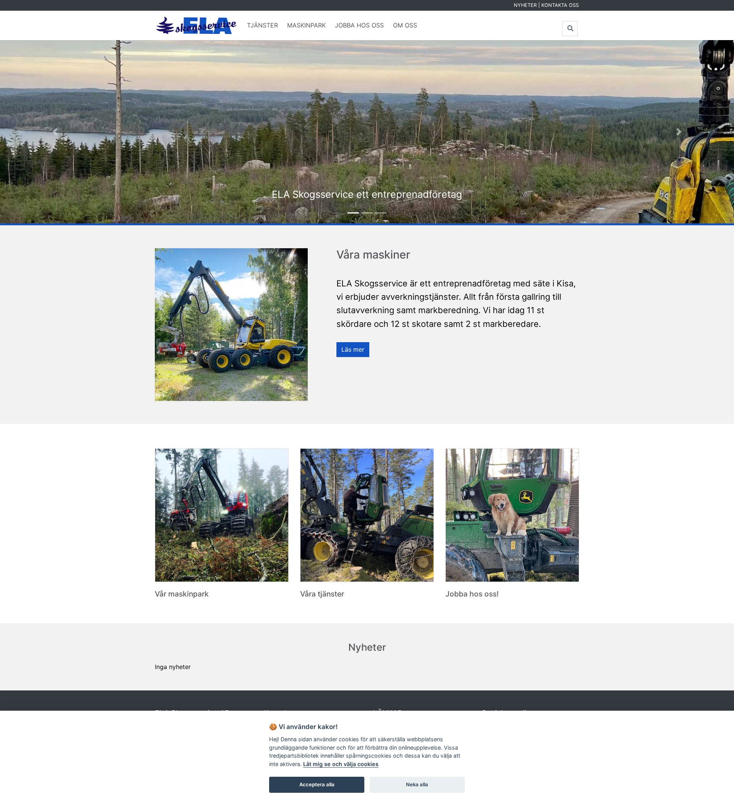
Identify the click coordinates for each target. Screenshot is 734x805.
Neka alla (417, 784)
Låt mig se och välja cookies (340, 764)
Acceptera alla (317, 784)
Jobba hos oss (359, 25)
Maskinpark (306, 25)
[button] (55, 131)
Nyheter (525, 5)
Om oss (405, 25)
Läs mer (352, 349)
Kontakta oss (560, 5)
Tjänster (262, 25)
